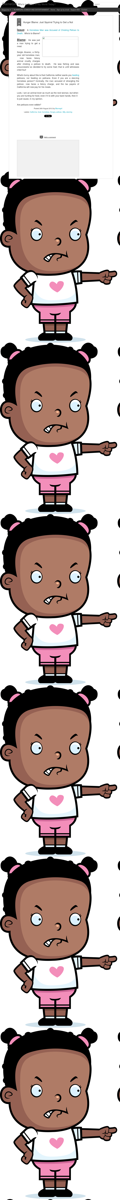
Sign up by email (63, 9)
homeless (45, 112)
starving (69, 112)
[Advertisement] (92, 55)
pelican (59, 112)
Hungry (52, 112)
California (33, 112)
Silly (64, 112)
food (39, 112)
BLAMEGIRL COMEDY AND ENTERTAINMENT (31, 9)
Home (53, 9)
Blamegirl (58, 108)
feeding (75, 74)
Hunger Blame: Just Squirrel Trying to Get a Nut (48, 22)
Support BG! (75, 9)
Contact (84, 9)
